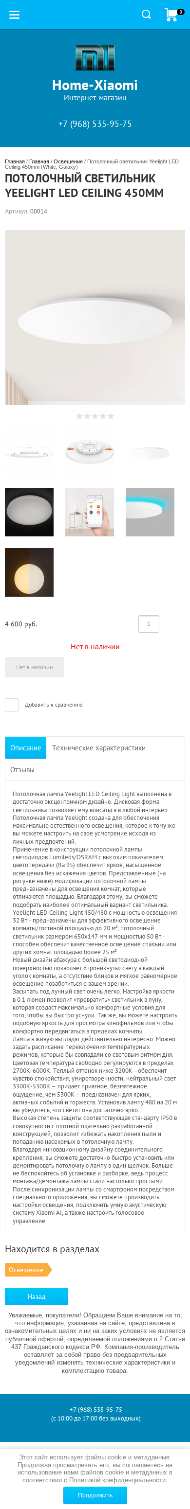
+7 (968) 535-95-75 (95, 123)
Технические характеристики (99, 747)
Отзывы (22, 769)
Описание (25, 747)
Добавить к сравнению (53, 704)
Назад (37, 1296)
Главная (15, 161)
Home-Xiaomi (95, 84)
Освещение (68, 161)
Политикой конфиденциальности (117, 1480)
